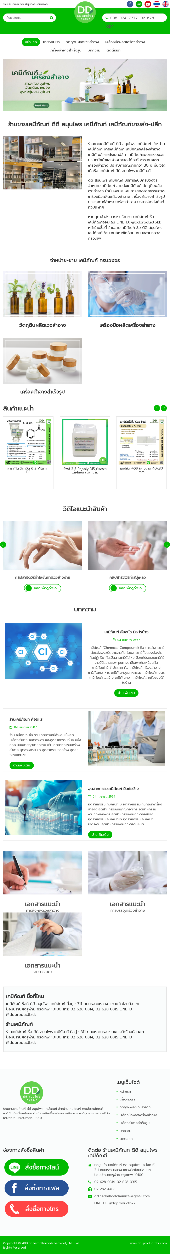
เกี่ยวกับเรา (51, 42)
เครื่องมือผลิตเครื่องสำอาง (125, 42)
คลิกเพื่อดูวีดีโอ (45, 588)
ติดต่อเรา (113, 50)
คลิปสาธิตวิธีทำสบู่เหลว (127, 577)
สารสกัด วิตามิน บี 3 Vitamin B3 (28, 470)
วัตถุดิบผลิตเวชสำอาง (82, 42)
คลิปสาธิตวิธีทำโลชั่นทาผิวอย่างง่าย (42, 577)
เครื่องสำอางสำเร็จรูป (65, 50)
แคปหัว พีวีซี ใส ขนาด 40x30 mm (141, 470)
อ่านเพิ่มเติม (126, 692)
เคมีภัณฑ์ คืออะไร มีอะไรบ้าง (126, 632)
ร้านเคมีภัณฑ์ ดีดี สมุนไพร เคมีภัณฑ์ (25, 4)
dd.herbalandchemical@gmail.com (122, 1196)
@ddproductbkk (122, 1203)
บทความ (94, 50)
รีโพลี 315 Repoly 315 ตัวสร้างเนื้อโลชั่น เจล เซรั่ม (85, 470)
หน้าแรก (31, 42)
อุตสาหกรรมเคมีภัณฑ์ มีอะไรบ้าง (113, 788)
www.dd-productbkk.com (148, 1243)
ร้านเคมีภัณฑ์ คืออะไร (26, 719)
